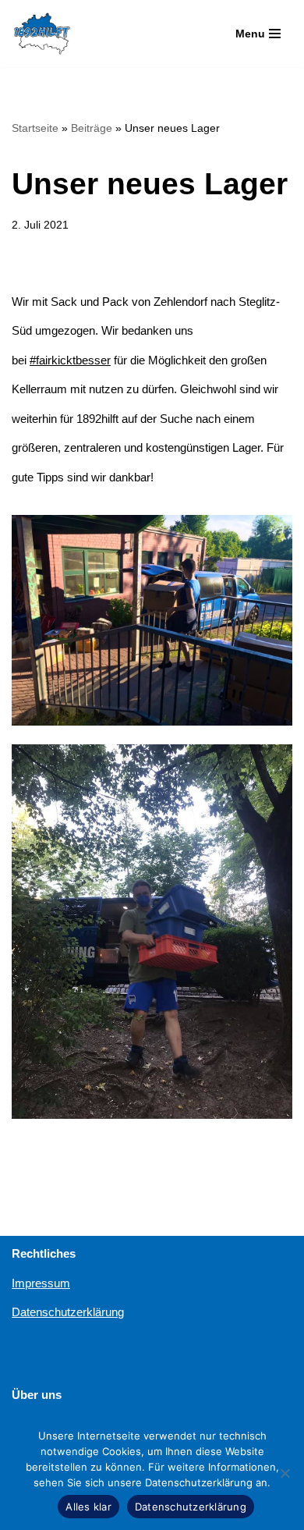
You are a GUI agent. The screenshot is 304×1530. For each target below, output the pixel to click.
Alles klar (88, 1506)
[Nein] (284, 1473)
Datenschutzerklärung (68, 1312)
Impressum (41, 1283)
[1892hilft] (42, 33)
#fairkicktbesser (70, 360)
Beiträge (91, 128)
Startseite (35, 128)
